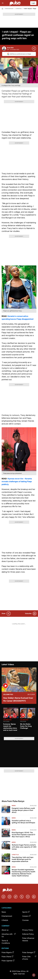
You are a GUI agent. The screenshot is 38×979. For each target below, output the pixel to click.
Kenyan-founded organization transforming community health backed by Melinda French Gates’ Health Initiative (23, 873)
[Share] (34, 48)
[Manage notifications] (33, 975)
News (14, 805)
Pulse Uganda (7, 961)
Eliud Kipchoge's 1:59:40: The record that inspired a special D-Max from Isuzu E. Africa (24, 835)
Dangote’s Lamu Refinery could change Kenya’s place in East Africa (23, 810)
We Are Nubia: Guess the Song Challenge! (26, 726)
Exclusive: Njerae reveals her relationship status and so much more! (10, 727)
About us (5, 930)
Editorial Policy (28, 934)
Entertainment (9, 8)
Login (33, 3)
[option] (10, 721)
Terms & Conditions (6, 942)
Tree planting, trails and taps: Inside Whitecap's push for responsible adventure (23, 859)
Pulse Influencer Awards (28, 939)
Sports (24, 912)
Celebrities (18, 8)
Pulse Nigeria (7, 952)
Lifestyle (15, 854)
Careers (25, 916)
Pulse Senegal (27, 952)
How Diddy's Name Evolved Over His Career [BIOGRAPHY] (18, 699)
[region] (19, 721)
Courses (25, 920)
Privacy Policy (27, 930)
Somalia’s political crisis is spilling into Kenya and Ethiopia (23, 822)
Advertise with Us (7, 935)
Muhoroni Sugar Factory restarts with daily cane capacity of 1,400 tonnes (24, 847)
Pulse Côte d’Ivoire (26, 958)
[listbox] (19, 721)
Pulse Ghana (6, 957)
